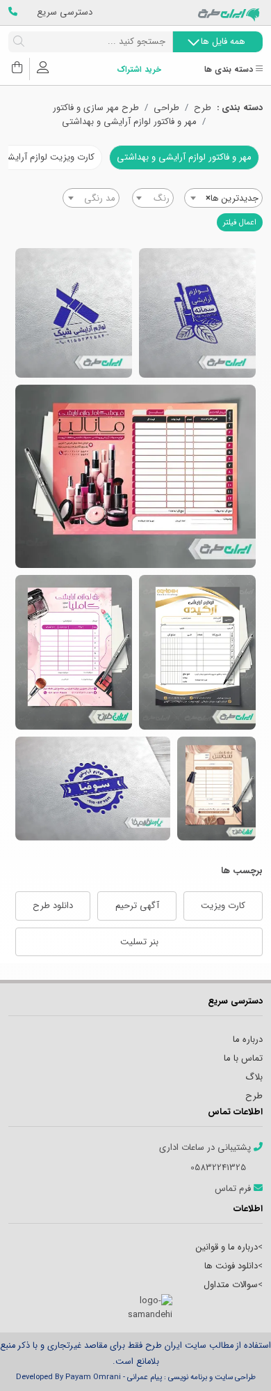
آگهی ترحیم (137, 905)
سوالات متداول (231, 1284)
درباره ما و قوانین (227, 1247)
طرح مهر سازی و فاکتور (96, 108)
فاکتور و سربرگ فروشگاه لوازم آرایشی (135, 476)
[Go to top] (232, 1359)
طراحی (166, 108)
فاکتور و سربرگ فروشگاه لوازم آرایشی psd (73, 652)
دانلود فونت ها (231, 1266)
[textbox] (153, 198)
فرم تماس (234, 1189)
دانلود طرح (53, 905)
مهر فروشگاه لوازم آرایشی (197, 313)
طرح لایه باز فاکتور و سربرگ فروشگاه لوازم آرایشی (216, 788)
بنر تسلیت (139, 942)
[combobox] (223, 198)
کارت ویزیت (223, 905)
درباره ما (248, 1039)
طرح (202, 108)
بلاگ (254, 1077)
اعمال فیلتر (239, 222)
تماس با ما (243, 1058)
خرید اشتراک (139, 70)
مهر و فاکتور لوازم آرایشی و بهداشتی (129, 122)
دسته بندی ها (230, 70)
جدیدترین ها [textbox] (232, 198)
